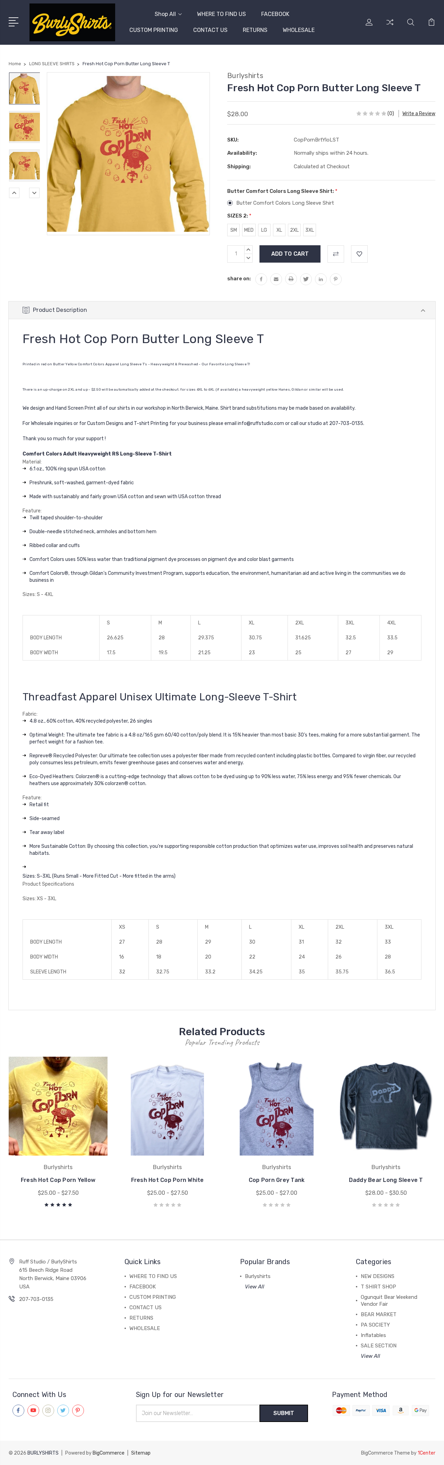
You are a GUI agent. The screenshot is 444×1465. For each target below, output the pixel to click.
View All (254, 1287)
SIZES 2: (239, 216)
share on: (239, 278)
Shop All (165, 14)
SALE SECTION (378, 1346)
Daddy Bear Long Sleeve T (386, 1180)
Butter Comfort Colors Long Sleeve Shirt (285, 203)
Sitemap (141, 1453)
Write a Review (418, 114)
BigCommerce (109, 1453)
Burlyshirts (258, 1276)
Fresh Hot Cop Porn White (167, 1180)
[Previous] (14, 193)
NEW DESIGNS (377, 1276)
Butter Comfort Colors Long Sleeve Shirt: (282, 191)
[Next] (34, 193)
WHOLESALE (299, 30)
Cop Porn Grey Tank (277, 1180)
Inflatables (373, 1335)
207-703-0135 (36, 1299)
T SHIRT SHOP (378, 1287)
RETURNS (255, 30)
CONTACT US (210, 30)
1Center (426, 1453)
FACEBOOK (275, 14)
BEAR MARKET (378, 1314)
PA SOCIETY (375, 1325)
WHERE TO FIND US (221, 14)
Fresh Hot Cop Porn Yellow (58, 1180)
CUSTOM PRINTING (153, 30)
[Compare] (390, 26)
